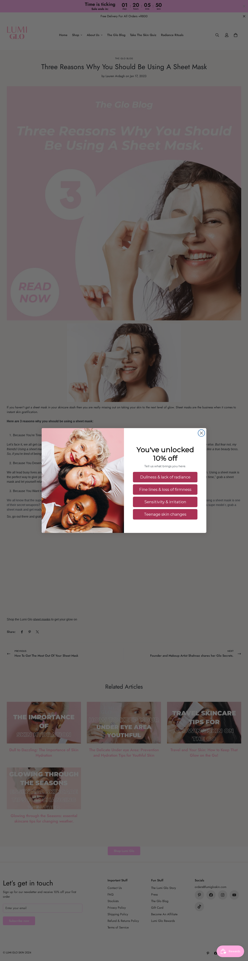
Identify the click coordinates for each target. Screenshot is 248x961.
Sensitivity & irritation (165, 502)
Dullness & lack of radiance (165, 477)
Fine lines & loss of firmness (165, 489)
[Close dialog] (201, 433)
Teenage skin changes (165, 514)
